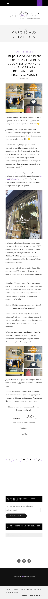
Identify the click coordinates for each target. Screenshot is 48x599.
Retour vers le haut (31, 596)
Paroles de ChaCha (24, 52)
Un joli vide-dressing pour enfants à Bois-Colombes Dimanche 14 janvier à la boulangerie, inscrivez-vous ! (24, 65)
